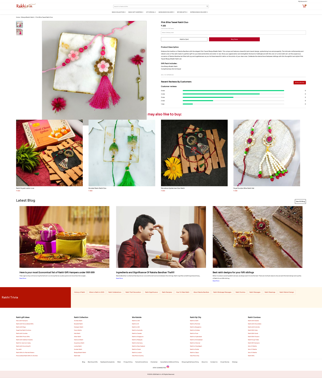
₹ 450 (18, 191)
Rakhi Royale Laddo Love (25, 188)
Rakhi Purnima (240, 292)
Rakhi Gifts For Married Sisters (25, 352)
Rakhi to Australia (137, 330)
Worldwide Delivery (166, 12)
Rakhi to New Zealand (138, 346)
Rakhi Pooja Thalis (253, 340)
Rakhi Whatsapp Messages (222, 292)
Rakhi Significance (151, 292)
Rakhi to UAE (136, 327)
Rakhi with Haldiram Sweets (24, 340)
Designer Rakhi (78, 327)
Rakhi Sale (77, 355)
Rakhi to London (137, 352)
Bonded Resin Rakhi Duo (97, 188)
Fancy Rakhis (78, 330)
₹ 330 (163, 191)
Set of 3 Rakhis (252, 349)
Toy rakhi (18, 349)
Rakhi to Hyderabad (196, 336)
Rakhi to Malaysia (137, 340)
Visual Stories (224, 362)
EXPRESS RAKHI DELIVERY (198, 12)
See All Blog (300, 201)
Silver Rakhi (77, 336)
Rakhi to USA (136, 320)
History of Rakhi (79, 292)
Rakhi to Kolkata (195, 330)
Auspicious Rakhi (79, 343)
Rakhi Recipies (167, 292)
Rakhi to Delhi (194, 320)
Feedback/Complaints (107, 362)
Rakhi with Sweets (253, 320)
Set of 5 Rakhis (252, 352)
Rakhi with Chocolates (254, 324)
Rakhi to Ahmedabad (196, 340)
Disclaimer (154, 362)
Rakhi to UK (135, 324)
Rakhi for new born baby (23, 343)
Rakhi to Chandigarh (196, 346)
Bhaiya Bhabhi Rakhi (80, 352)
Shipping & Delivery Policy (190, 362)
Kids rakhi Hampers (22, 320)
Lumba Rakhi (78, 346)
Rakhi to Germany (137, 343)
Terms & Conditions (141, 362)
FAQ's (119, 362)
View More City (194, 355)
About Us (205, 362)
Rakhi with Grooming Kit (23, 346)
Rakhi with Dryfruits (254, 327)
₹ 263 (90, 191)
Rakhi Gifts (251, 355)
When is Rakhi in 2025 (96, 292)
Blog (83, 362)
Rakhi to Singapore (137, 336)
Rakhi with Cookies (22, 333)
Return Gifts (181, 12)
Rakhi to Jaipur (194, 352)
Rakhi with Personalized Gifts (24, 324)
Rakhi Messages (254, 292)
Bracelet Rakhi (78, 324)
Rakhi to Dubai (136, 349)
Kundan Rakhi (78, 349)
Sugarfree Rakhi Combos (23, 330)
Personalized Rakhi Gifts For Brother (27, 355)
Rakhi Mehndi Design (287, 292)
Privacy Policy (128, 362)
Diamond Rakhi (78, 340)
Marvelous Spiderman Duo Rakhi (173, 188)
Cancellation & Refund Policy (169, 362)
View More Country (138, 355)
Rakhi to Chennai (195, 343)
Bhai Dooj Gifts (93, 362)
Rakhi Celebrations (114, 292)
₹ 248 (235, 191)
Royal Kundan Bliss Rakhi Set (243, 188)
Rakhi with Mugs (21, 327)
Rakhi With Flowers (253, 336)
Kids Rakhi (77, 333)
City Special (150, 12)
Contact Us (214, 362)
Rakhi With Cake (253, 330)
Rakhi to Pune (194, 333)
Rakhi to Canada (137, 333)
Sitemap (234, 362)
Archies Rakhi (78, 320)
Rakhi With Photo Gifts (23, 336)
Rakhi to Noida (194, 349)
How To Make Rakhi (182, 292)
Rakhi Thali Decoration (133, 292)
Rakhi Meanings (270, 292)
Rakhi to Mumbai (195, 324)
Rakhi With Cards (253, 333)
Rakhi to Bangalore (195, 327)
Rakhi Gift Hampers (135, 12)
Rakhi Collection (118, 12)
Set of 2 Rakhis (252, 346)
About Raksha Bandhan (201, 292)
